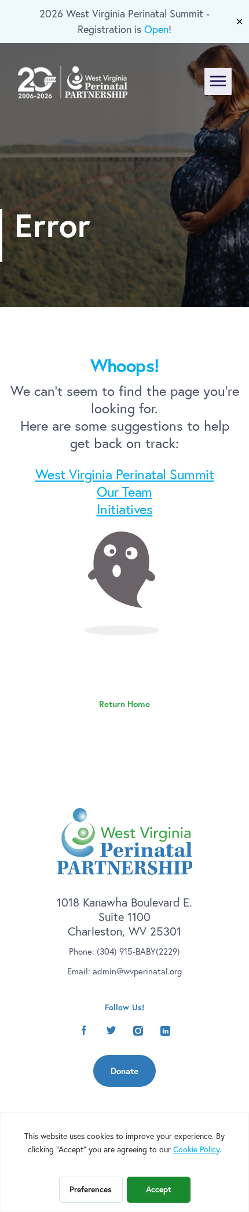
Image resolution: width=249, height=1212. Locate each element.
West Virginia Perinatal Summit (124, 474)
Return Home (124, 703)
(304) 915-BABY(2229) (138, 951)
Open (156, 29)
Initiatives (125, 509)
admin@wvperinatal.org (137, 971)
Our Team (124, 491)
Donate (124, 1070)
